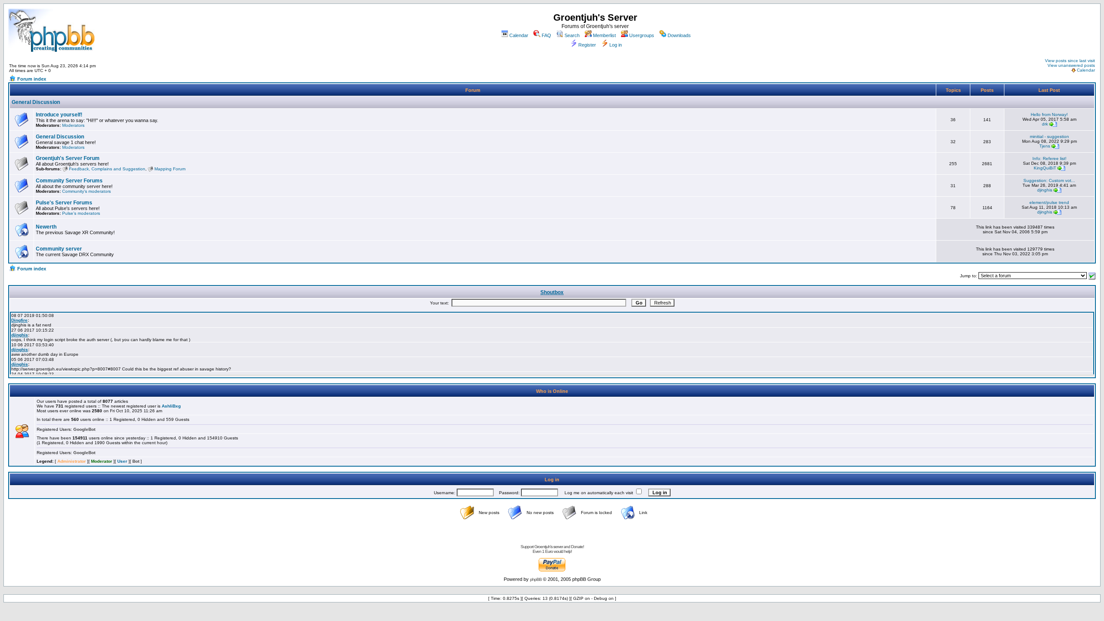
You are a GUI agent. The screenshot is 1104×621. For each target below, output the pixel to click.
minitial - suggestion (1049, 136)
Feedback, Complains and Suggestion (107, 168)
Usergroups (641, 35)
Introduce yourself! (59, 115)
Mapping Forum (169, 168)
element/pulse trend (1049, 202)
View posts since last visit (1070, 60)
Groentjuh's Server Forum (68, 158)
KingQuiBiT (1045, 168)
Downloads (679, 35)
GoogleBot (84, 429)
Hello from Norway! (1049, 114)
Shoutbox (552, 292)
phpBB (536, 579)
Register (587, 44)
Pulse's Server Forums (64, 203)
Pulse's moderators (81, 213)
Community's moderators (86, 191)
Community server (59, 249)
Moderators (73, 125)
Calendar (518, 35)
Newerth (46, 227)
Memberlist (604, 35)
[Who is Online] (22, 436)
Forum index (31, 79)
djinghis (1044, 190)
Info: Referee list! (1049, 158)
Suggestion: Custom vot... (1049, 180)
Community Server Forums (69, 181)
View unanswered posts (1071, 65)
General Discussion (36, 102)
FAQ (546, 35)
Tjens (1044, 146)
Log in (615, 44)
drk (1045, 124)
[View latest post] (1053, 124)
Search (572, 35)
